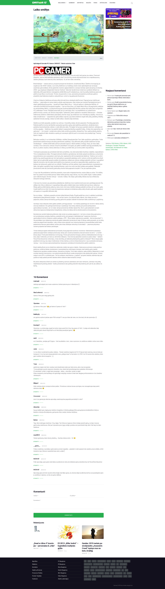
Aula (113, 561)
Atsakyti (36, 287)
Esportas (80, 2)
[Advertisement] (118, 62)
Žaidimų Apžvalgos (63, 579)
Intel (92, 570)
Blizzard (127, 561)
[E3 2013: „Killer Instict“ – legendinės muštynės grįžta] (68, 532)
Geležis (88, 2)
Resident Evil (96, 576)
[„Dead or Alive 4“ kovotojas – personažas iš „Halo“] (44, 532)
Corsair (106, 564)
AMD (89, 561)
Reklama (34, 564)
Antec (94, 561)
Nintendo (100, 573)
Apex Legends (101, 561)
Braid (101, 58)
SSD (130, 576)
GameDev (72, 2)
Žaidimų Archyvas (37, 570)
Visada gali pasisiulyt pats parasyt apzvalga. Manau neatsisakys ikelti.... (119, 98)
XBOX (94, 579)
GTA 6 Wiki (114, 150)
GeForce (119, 567)
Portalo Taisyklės (37, 576)
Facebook (35, 579)
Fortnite (101, 567)
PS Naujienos (61, 564)
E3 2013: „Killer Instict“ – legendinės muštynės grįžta (68, 545)
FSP (107, 567)
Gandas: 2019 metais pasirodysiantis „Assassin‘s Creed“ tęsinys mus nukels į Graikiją (92, 547)
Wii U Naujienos (62, 573)
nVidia (107, 573)
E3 (117, 564)
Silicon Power (118, 576)
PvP (90, 576)
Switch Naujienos (62, 570)
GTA (125, 567)
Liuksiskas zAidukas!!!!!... (122, 138)
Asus (108, 561)
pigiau (129, 573)
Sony (125, 576)
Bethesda (119, 561)
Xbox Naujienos (62, 567)
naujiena (87, 573)
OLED (112, 573)
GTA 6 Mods (123, 143)
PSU (86, 576)
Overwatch (119, 573)
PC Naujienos (61, 561)
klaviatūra (117, 570)
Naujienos (61, 2)
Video (95, 2)
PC (124, 573)
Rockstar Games (107, 576)
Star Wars (87, 579)
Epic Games (123, 564)
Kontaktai (34, 567)
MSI (126, 570)
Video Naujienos (62, 576)
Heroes (87, 570)
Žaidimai (112, 2)
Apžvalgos (103, 2)
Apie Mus (34, 561)
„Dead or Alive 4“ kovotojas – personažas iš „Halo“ (44, 544)
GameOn (113, 567)
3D (85, 561)
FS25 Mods (115, 143)
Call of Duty (88, 564)
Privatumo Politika (37, 573)
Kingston (109, 570)
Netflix (94, 573)
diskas (113, 564)
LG (122, 570)
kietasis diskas (100, 570)
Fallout (87, 567)
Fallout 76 (94, 567)
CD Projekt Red (98, 564)
